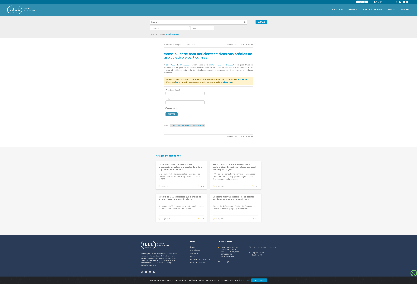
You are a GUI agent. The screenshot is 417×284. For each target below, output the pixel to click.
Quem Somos (337, 10)
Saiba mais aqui (243, 280)
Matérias (392, 10)
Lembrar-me (172, 108)
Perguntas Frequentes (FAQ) (200, 259)
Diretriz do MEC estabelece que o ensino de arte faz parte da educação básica (180, 198)
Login (378, 2)
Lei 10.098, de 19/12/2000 (177, 65)
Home (192, 247)
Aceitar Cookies (259, 280)
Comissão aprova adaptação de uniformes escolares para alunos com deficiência (233, 198)
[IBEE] (21, 9)
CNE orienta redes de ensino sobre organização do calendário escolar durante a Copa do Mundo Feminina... (180, 167)
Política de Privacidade (198, 262)
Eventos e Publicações (373, 10)
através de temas (172, 34)
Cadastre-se (385, 2)
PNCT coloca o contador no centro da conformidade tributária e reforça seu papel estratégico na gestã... (234, 167)
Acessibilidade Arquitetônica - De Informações (188, 125)
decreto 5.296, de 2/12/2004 (221, 65)
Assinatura (353, 10)
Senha (167, 99)
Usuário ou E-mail (172, 90)
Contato (405, 10)
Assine (362, 2)
